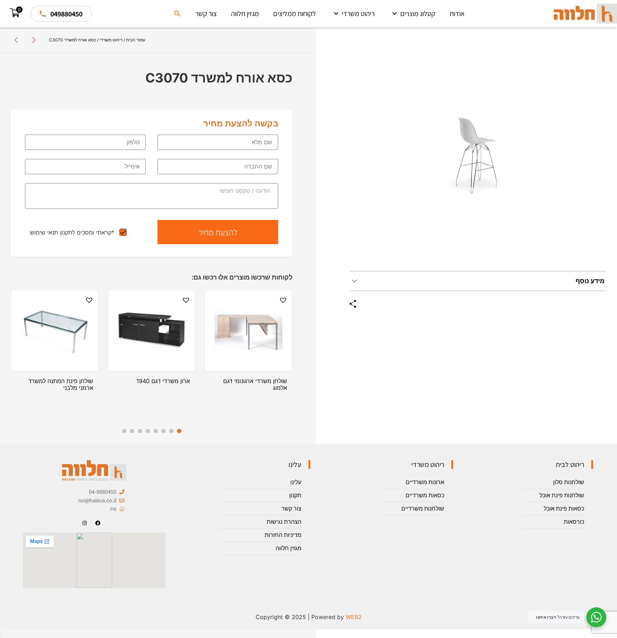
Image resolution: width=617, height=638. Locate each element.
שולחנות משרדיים (422, 508)
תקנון (295, 495)
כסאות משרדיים (425, 495)
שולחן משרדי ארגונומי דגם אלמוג (255, 384)
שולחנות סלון (568, 482)
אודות (457, 13)
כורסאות (574, 521)
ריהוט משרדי (358, 13)
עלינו (295, 482)
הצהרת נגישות (284, 521)
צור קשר (206, 13)
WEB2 (354, 617)
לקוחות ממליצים (294, 13)
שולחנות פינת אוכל (562, 495)
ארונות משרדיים (425, 482)
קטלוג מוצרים (417, 13)
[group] (478, 155)
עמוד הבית (135, 39)
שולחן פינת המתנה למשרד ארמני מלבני (60, 384)
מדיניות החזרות (283, 535)
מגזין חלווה (245, 13)
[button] (177, 13)
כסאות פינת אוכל (564, 508)
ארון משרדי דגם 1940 (163, 381)
